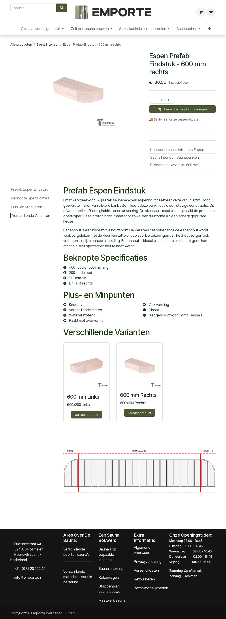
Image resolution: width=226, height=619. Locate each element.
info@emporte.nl (26, 577)
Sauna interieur (47, 44)
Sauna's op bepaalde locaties (107, 554)
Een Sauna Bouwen (109, 537)
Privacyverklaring (148, 561)
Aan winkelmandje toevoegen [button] (185, 109)
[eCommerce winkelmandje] (200, 12)
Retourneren (144, 579)
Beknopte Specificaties (30, 198)
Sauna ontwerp (111, 568)
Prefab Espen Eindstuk (29, 189)
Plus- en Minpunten (26, 206)
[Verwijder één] (153, 99)
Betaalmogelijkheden (151, 588)
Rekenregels (109, 577)
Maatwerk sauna (112, 600)
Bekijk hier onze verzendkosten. (177, 119)
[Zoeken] (61, 8)
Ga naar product (86, 415)
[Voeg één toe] (169, 99)
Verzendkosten (146, 570)
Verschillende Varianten (31, 215)
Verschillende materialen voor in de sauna (77, 576)
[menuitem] (13, 28)
